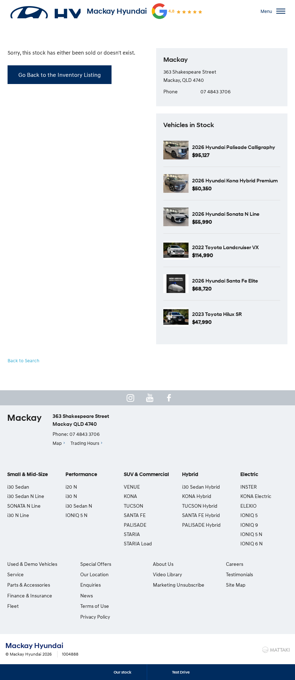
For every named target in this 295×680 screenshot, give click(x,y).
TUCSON (133, 506)
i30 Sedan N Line (25, 496)
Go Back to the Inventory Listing (59, 74)
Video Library (167, 574)
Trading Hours (85, 443)
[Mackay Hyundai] (45, 11)
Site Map (235, 585)
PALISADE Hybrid (201, 525)
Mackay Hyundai (117, 11)
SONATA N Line (24, 506)
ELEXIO (248, 506)
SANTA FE (135, 515)
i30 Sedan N (78, 506)
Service (15, 574)
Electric (249, 474)
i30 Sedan (18, 487)
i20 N (71, 487)
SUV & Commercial (146, 474)
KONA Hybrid (196, 496)
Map (57, 443)
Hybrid (190, 474)
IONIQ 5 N (76, 515)
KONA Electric (255, 496)
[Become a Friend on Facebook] (169, 397)
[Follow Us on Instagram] (130, 397)
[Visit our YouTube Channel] (149, 397)
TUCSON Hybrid (199, 506)
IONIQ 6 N (251, 543)
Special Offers (95, 564)
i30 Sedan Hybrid (201, 487)
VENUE (132, 487)
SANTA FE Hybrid (201, 515)
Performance (81, 474)
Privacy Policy (95, 617)
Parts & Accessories (28, 585)
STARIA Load (138, 543)
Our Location (94, 574)
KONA (130, 496)
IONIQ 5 (249, 515)
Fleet (13, 606)
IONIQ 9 (249, 525)
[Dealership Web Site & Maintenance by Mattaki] (276, 650)
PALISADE (135, 525)
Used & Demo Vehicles (32, 564)
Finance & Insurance (29, 595)
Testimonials (239, 574)
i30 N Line (18, 515)
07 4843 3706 (215, 91)
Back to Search (23, 360)
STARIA (132, 534)
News (86, 595)
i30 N (71, 496)
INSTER (248, 487)
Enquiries (90, 585)
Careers (234, 564)
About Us (163, 564)
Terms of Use (94, 606)
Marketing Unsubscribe (178, 585)
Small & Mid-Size (27, 474)
